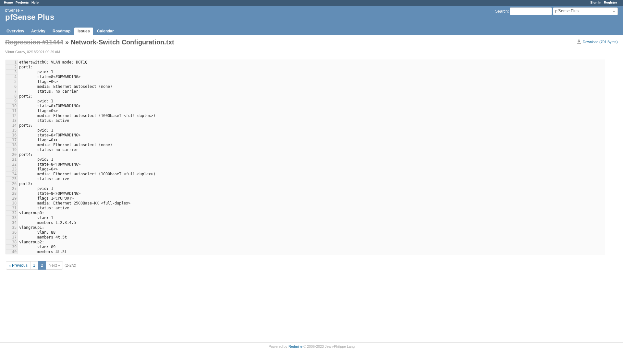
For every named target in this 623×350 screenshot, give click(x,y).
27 (14, 188)
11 (14, 111)
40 (14, 252)
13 (14, 120)
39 (14, 247)
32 (14, 213)
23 (14, 169)
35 (14, 227)
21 (14, 159)
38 (14, 242)
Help (35, 2)
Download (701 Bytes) (600, 42)
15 (14, 130)
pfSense (12, 10)
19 (14, 149)
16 (14, 135)
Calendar (105, 31)
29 (14, 198)
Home (8, 2)
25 (14, 179)
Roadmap (61, 31)
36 (14, 232)
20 (14, 154)
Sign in (595, 2)
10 (14, 106)
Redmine (295, 346)
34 (14, 222)
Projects (22, 2)
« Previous (18, 265)
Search (501, 11)
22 (14, 164)
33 (14, 218)
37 (14, 237)
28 (14, 193)
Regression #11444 (34, 42)
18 (14, 145)
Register (610, 2)
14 (14, 125)
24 (14, 174)
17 (14, 140)
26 (14, 183)
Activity (38, 31)
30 (14, 203)
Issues (84, 31)
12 (14, 115)
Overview (15, 31)
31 (14, 208)
